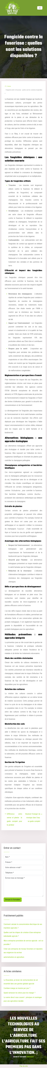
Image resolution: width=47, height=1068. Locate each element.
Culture (9, 86)
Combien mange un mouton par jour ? (17, 988)
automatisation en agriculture (14, 957)
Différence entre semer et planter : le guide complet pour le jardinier (14, 819)
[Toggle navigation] (39, 8)
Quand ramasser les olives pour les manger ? (19, 993)
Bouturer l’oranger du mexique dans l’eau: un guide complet (32, 817)
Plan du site (23, 1066)
